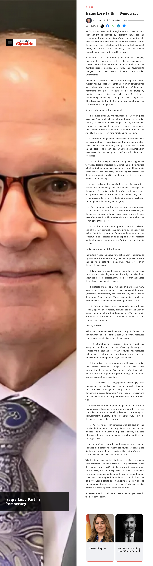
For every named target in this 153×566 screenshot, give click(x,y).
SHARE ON (93, 26)
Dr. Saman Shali (100, 20)
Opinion (89, 7)
